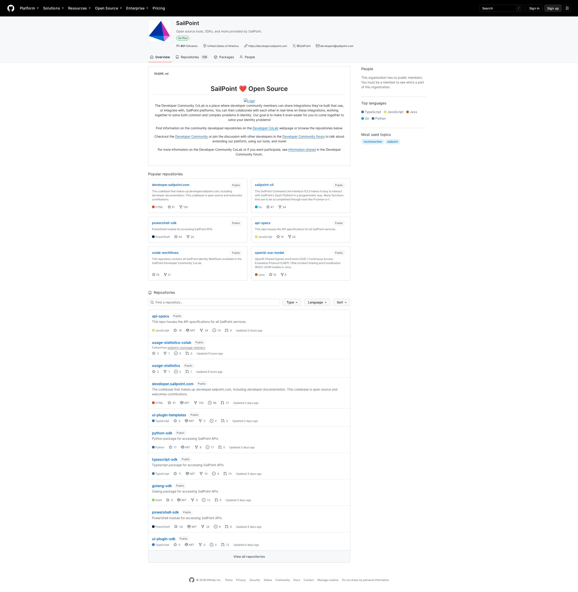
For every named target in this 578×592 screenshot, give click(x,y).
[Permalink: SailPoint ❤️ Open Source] (150, 89)
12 (227, 544)
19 (219, 330)
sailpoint (392, 141)
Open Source (106, 8)
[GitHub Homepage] (191, 580)
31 (227, 403)
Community (282, 580)
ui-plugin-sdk (163, 538)
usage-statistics (166, 365)
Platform (27, 8)
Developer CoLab (265, 128)
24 (192, 236)
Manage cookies (327, 580)
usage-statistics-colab (171, 342)
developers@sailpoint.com (336, 46)
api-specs (160, 316)
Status (268, 580)
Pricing (159, 8)
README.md (161, 73)
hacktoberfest (373, 141)
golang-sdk (162, 485)
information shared (302, 149)
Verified (183, 38)
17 (212, 447)
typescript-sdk (164, 459)
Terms (229, 580)
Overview (162, 57)
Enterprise (135, 8)
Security (254, 580)
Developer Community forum (303, 136)
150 (185, 207)
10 (206, 473)
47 (272, 207)
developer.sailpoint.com (172, 384)
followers (189, 46)
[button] (292, 302)
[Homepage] (10, 8)
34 (284, 207)
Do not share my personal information (365, 580)
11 (175, 447)
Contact (309, 580)
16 (274, 274)
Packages (226, 57)
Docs (297, 580)
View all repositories (249, 556)
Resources (77, 8)
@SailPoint (303, 46)
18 (282, 236)
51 (173, 207)
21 (169, 274)
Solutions (51, 8)
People (250, 57)
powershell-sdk (165, 512)
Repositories (194, 57)
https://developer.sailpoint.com (267, 46)
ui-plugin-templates (169, 415)
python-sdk (162, 433)
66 (214, 403)
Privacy (241, 580)
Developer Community (191, 136)
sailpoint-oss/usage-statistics (186, 347)
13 (208, 500)
